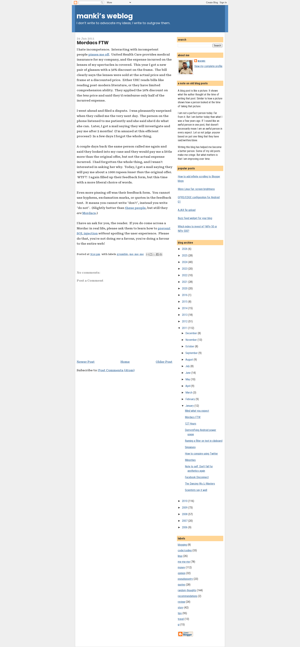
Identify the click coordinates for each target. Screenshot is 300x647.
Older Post (164, 361)
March (189, 392)
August (189, 359)
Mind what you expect (197, 410)
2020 (185, 288)
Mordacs (89, 213)
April (188, 386)
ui (179, 624)
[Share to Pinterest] (160, 254)
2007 (185, 520)
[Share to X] (154, 254)
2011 (185, 328)
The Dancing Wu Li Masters (200, 483)
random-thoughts (187, 590)
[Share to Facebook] (157, 254)
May (188, 379)
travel (181, 619)
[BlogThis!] (151, 254)
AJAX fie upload (186, 210)
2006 (185, 527)
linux (180, 556)
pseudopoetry (185, 579)
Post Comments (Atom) (116, 370)
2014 (185, 308)
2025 (185, 255)
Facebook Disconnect (197, 477)
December (191, 333)
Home (125, 361)
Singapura (190, 447)
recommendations (187, 596)
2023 (185, 268)
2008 (185, 514)
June (188, 372)
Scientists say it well (196, 490)
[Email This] (147, 254)
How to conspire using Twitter (201, 453)
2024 (185, 262)
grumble (122, 254)
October (190, 346)
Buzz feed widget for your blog (195, 218)
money (181, 567)
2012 (185, 321)
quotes (181, 584)
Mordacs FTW (93, 43)
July (187, 366)
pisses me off (98, 54)
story (180, 607)
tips (180, 613)
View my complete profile (208, 66)
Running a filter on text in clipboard (203, 440)
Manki (201, 61)
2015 (185, 301)
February (190, 399)
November (191, 339)
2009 (185, 507)
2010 (185, 501)
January (189, 405)
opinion (181, 573)
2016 (185, 295)
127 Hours (190, 423)
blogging (182, 544)
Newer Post (86, 361)
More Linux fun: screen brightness (196, 189)
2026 (185, 249)
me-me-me (136, 254)
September (191, 353)
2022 (185, 275)
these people (135, 208)
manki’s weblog (105, 16)
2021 (185, 282)
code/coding (185, 550)
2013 (185, 314)
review (181, 601)
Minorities (190, 460)
